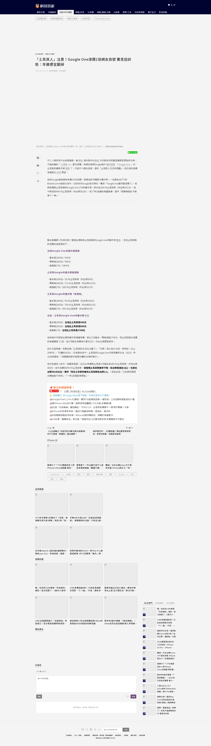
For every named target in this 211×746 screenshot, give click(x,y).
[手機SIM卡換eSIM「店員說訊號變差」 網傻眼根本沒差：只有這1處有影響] (86, 504)
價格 (88, 474)
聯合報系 (118, 735)
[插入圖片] (128, 696)
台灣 (132, 474)
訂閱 (125, 730)
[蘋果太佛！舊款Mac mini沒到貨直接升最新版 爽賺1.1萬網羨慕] (149, 699)
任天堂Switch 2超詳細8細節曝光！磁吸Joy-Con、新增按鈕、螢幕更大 (51, 552)
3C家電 (90, 12)
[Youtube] (168, 5)
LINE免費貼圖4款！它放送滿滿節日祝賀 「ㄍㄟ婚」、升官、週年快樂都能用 (86, 589)
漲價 (78, 474)
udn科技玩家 (39, 54)
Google (121, 474)
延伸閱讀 (39, 489)
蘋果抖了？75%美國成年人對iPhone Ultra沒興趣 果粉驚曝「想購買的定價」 (61, 466)
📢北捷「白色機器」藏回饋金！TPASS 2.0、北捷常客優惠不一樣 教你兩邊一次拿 (89, 407)
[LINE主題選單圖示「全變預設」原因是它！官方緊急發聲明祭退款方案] (51, 607)
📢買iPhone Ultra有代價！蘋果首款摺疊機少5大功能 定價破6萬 (80, 403)
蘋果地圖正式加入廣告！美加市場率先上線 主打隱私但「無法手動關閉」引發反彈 (120, 589)
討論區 (38, 665)
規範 (39, 696)
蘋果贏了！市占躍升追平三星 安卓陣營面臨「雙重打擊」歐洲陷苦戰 (90, 466)
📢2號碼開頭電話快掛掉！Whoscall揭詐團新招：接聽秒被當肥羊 (81, 415)
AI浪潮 (116, 12)
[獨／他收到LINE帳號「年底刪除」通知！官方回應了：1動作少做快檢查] (51, 574)
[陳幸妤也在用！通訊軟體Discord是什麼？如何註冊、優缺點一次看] (149, 633)
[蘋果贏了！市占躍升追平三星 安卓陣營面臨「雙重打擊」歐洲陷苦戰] (90, 453)
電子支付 (152, 12)
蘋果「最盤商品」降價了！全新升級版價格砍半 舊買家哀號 (166, 710)
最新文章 (41, 12)
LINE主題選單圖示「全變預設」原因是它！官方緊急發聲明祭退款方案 (51, 622)
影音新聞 (163, 12)
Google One (55, 474)
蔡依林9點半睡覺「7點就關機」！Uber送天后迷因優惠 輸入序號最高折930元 (120, 622)
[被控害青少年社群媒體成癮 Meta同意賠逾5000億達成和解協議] (86, 607)
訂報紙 (126, 735)
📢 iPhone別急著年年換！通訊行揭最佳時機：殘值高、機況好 (80, 411)
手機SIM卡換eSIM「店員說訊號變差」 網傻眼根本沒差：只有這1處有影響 (85, 519)
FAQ (75, 735)
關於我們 (133, 735)
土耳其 (68, 474)
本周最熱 (159, 603)
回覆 (133, 696)
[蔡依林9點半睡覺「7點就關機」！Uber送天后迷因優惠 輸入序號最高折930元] (120, 607)
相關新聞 (39, 559)
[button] (171, 5)
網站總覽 (142, 735)
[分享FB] (38, 158)
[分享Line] (38, 165)
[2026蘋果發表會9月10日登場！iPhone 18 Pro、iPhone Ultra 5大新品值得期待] (149, 644)
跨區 (52, 479)
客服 (79, 735)
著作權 (102, 735)
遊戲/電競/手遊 (103, 12)
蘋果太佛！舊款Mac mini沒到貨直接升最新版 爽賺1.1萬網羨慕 (166, 699)
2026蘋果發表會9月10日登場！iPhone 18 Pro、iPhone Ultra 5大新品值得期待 (166, 644)
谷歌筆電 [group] (86, 18)
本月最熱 (170, 603)
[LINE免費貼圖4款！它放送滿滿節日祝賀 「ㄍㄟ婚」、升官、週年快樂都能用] (86, 574)
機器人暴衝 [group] (72, 18)
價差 (110, 474)
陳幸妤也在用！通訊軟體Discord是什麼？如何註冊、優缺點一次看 (166, 633)
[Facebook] (82, 729)
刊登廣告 (69, 735)
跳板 (61, 479)
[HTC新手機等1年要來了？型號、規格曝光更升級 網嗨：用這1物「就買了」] (51, 504)
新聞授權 (87, 735)
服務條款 (95, 735)
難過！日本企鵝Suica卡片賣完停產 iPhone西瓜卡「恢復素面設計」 (119, 466)
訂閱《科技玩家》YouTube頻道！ (80, 391)
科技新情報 (140, 12)
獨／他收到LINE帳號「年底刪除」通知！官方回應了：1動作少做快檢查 (51, 589)
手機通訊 (52, 12)
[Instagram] (86, 729)
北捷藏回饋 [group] (41, 18)
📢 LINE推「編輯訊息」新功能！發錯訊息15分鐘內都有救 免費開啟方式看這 (87, 419)
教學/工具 (127, 12)
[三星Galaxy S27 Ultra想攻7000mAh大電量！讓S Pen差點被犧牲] (149, 688)
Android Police (117, 146)
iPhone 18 (52, 440)
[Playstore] (94, 729)
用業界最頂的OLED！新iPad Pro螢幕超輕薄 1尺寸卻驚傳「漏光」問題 (86, 552)
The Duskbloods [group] (101, 18)
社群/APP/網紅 (65, 12)
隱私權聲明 (109, 735)
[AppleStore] (99, 729)
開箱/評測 (79, 12)
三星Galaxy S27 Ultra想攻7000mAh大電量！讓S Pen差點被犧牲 (166, 688)
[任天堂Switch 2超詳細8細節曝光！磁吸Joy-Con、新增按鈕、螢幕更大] (51, 537)
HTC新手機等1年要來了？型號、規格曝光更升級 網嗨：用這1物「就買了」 (51, 519)
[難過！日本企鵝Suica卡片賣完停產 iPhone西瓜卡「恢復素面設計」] (119, 453)
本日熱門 (148, 603)
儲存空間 (99, 474)
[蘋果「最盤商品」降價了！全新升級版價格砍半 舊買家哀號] (149, 710)
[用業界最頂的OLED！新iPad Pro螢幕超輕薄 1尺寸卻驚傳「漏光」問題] (86, 537)
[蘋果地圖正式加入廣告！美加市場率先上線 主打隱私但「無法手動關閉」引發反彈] (120, 574)
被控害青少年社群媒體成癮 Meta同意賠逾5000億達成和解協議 (86, 622)
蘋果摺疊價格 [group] (57, 18)
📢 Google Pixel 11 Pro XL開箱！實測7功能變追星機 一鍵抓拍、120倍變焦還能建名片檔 (92, 399)
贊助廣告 (39, 629)
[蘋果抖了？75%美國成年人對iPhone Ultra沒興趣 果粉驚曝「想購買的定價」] (61, 453)
